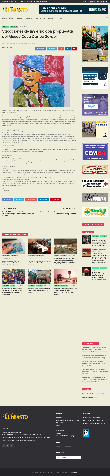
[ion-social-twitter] (104, 2)
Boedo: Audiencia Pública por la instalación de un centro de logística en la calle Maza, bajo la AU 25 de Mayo (65, 261)
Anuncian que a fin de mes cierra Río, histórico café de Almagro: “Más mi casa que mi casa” (99, 242)
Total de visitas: (87, 397)
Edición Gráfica (7, 18)
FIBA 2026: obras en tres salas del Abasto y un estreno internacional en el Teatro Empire (94, 364)
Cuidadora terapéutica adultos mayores (68, 420)
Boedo (57, 255)
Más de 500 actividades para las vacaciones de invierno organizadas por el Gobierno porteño (65, 291)
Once (12, 285)
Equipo (50, 18)
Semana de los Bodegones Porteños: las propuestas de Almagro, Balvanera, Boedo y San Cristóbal (99, 275)
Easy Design (74, 472)
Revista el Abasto (7, 47)
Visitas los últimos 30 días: (90, 393)
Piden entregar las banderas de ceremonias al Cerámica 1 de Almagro (39, 290)
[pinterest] (74, 48)
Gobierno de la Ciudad (63, 446)
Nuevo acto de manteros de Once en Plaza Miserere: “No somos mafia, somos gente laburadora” (12, 291)
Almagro (31, 285)
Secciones (29, 18)
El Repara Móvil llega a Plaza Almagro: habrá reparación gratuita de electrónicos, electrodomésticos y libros (95, 350)
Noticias (19, 18)
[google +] (61, 48)
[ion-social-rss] (106, 2)
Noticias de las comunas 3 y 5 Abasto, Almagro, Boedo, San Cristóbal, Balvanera (24, 1)
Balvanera (6, 255)
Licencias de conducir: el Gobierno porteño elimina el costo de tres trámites (12, 263)
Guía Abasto (40, 18)
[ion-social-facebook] (101, 2)
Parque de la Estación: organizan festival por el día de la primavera (39, 263)
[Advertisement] (95, 311)
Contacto (59, 18)
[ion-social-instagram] (7, 445)
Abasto (6, 27)
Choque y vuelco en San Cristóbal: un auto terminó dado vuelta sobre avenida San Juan (95, 372)
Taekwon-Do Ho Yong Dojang (65, 436)
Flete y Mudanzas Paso (63, 428)
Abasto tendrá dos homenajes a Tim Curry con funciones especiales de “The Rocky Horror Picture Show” (94, 380)
